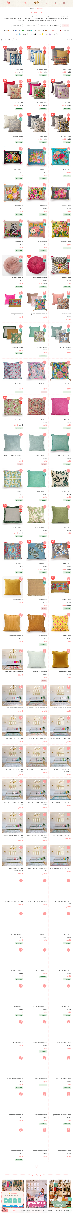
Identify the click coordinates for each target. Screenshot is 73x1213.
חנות (36, 8)
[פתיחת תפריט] (64, 3)
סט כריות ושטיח (17, 25)
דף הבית (41, 8)
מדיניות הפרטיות (16, 1210)
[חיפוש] (55, 3)
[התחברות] (17, 3)
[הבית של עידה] (36, 3)
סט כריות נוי (43, 25)
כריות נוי (66, 25)
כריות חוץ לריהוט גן (30, 25)
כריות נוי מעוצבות (54, 25)
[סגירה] (3, 1192)
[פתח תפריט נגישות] (4, 1209)
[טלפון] (46, 3)
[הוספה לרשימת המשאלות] (68, 48)
